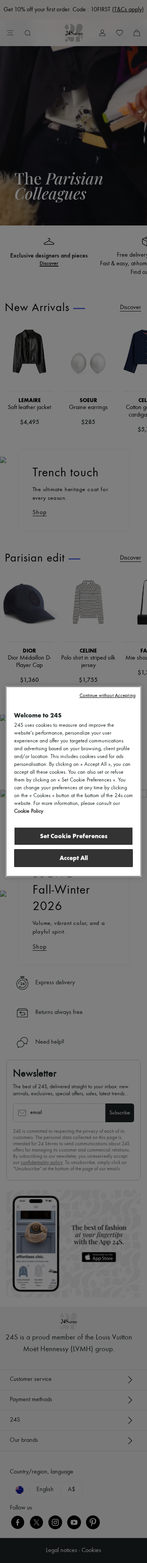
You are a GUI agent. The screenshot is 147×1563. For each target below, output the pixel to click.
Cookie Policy (28, 811)
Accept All (74, 858)
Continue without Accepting (108, 695)
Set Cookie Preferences (73, 836)
